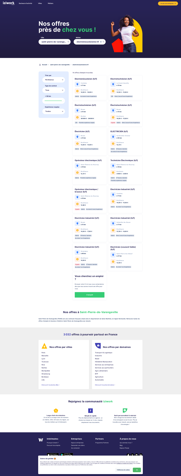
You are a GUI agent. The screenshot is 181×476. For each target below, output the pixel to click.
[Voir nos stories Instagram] (136, 455)
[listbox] (55, 42)
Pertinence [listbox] (49, 80)
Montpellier (46, 371)
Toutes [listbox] (48, 111)
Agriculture (99, 377)
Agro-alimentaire (101, 371)
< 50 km (48, 96)
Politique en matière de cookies (125, 463)
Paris (43, 353)
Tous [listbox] (47, 90)
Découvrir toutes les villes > (51, 385)
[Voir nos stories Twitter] (132, 455)
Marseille (45, 356)
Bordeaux (45, 377)
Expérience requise (52, 107)
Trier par (48, 75)
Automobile (99, 380)
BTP (96, 374)
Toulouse (45, 362)
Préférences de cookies (123, 470)
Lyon (43, 359)
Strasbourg (46, 374)
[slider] (63, 101)
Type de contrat (51, 86)
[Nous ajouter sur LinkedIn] (140, 455)
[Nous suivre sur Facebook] (128, 455)
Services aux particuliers (104, 368)
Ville (42, 37)
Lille (43, 380)
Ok (137, 470)
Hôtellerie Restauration (103, 362)
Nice (43, 365)
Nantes (44, 368)
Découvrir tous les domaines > (105, 385)
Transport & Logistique (103, 353)
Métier (78, 37)
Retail (97, 359)
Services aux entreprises (104, 365)
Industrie (98, 356)
